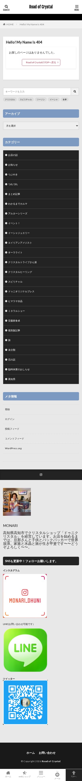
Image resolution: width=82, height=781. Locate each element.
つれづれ (13, 184)
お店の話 (13, 154)
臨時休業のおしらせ (19, 369)
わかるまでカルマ (17, 203)
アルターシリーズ (17, 213)
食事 (65, 99)
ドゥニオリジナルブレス (21, 291)
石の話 (11, 359)
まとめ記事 (14, 193)
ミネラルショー (16, 310)
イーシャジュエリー (19, 232)
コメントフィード (14, 438)
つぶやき (13, 174)
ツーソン (41, 99)
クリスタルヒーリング (20, 271)
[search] (75, 91)
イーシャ (54, 99)
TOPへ (74, 776)
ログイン (10, 419)
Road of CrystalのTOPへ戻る (41, 62)
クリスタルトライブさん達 (22, 262)
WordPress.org (13, 448)
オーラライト (15, 252)
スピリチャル (26, 99)
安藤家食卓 (14, 320)
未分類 (11, 349)
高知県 (11, 379)
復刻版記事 (14, 330)
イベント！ (14, 223)
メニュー (41, 776)
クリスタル (10, 99)
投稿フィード (12, 428)
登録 (7, 409)
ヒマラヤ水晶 (15, 301)
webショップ (25, 776)
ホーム (30, 752)
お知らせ (13, 164)
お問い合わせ (47, 752)
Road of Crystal (41, 7)
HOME (10, 24)
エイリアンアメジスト (20, 242)
